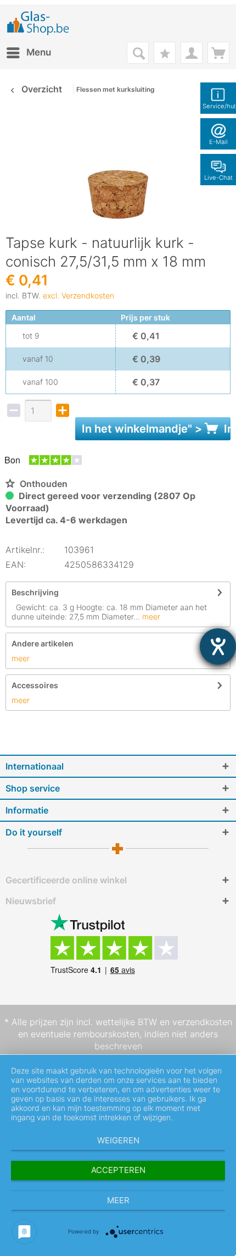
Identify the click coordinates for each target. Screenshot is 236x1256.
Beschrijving (35, 592)
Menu (38, 52)
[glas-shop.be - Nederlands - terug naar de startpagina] (41, 23)
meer (150, 616)
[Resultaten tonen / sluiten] (138, 53)
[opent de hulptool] (218, 646)
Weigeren (118, 1140)
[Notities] (165, 53)
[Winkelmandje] (218, 53)
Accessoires (35, 685)
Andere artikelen (43, 643)
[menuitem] (28, 53)
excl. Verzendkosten (78, 295)
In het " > (156, 428)
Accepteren (118, 1170)
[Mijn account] (192, 53)
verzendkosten (202, 1021)
